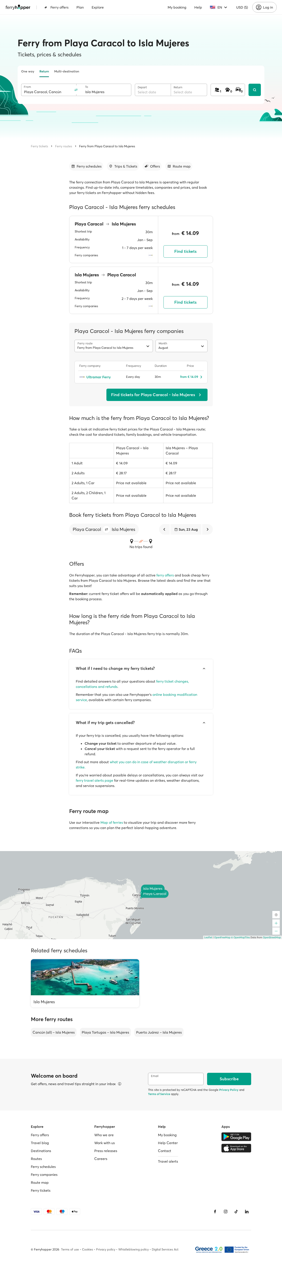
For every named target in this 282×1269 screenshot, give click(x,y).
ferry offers (165, 575)
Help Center (168, 1143)
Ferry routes (63, 146)
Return (44, 71)
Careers (100, 1158)
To (86, 86)
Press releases (105, 1151)
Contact (164, 1151)
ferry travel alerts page (94, 780)
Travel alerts (168, 1161)
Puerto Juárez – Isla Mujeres (159, 1032)
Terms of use (70, 1249)
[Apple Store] (236, 1148)
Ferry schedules (43, 1166)
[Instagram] (225, 1211)
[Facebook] (215, 1211)
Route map (40, 1182)
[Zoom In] (276, 923)
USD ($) (242, 7)
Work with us (104, 1143)
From (27, 86)
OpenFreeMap (222, 937)
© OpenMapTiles (240, 937)
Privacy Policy (228, 1090)
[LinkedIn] (246, 1211)
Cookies (87, 1249)
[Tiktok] (236, 1211)
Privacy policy (105, 1249)
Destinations (41, 1151)
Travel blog (40, 1143)
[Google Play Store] (236, 1136)
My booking (177, 7)
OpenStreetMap (272, 937)
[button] (106, 529)
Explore (98, 7)
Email (154, 1076)
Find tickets (185, 251)
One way (27, 71)
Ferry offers (59, 7)
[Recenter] (276, 914)
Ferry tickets (39, 146)
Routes (36, 1158)
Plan (80, 7)
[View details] (120, 1084)
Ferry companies (44, 1174)
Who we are (104, 1135)
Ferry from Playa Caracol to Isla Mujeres (107, 146)
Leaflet (208, 937)
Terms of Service (159, 1094)
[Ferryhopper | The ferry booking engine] (18, 7)
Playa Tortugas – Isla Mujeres (105, 1032)
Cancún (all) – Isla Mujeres (54, 1032)
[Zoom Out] (276, 931)
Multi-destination (66, 71)
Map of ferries (111, 822)
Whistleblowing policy (133, 1249)
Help (198, 7)
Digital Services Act (165, 1249)
